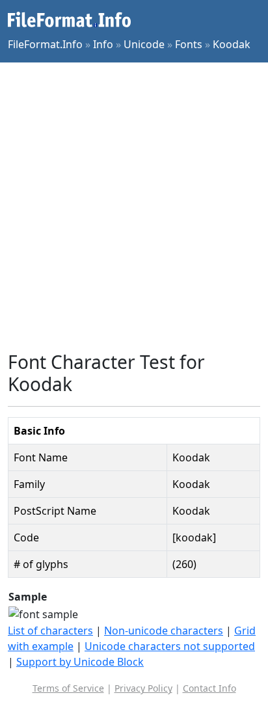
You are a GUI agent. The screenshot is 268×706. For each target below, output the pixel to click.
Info (103, 44)
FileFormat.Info (45, 44)
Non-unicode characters (163, 630)
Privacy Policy (143, 688)
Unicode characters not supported (170, 646)
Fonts (188, 44)
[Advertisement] (134, 207)
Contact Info (209, 688)
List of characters (50, 630)
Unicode (144, 44)
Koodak (231, 44)
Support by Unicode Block (80, 662)
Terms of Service (68, 688)
